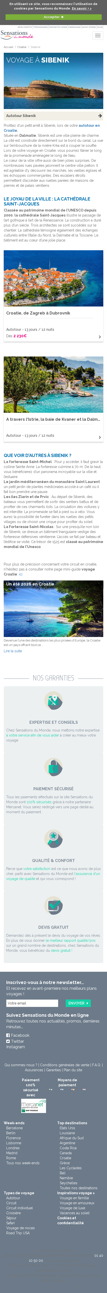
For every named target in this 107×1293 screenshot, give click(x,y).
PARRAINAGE (74, 27)
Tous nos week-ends (23, 1163)
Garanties (53, 1070)
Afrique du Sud (72, 1138)
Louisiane (67, 1133)
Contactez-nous (58, 27)
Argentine (67, 1143)
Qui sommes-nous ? (20, 1065)
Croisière (13, 1213)
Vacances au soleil (75, 1213)
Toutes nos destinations (79, 1188)
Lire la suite (13, 651)
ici (20, 574)
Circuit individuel (19, 1208)
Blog (100, 27)
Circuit (11, 1203)
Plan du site (73, 1070)
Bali (62, 1173)
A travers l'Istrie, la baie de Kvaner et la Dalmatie (56, 419)
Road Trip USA (18, 1233)
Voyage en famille (74, 1198)
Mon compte (25, 27)
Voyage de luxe (72, 1208)
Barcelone (14, 1128)
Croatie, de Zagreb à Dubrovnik (38, 313)
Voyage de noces (20, 1228)
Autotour (13, 1198)
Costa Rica (68, 1148)
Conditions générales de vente (64, 1065)
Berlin (10, 1133)
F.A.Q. (96, 1065)
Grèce (65, 1163)
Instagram (15, 1046)
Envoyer (76, 1003)
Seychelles (68, 1183)
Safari (10, 1223)
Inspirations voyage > (76, 1193)
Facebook (20, 1035)
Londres (13, 1148)
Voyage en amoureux (77, 1203)
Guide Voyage (89, 27)
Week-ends (14, 1123)
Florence (13, 1138)
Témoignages (40, 27)
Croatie (65, 1158)
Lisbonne (13, 1143)
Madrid (11, 1153)
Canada (66, 1153)
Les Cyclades (71, 1168)
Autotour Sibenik (21, 116)
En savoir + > (82, 8)
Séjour (11, 1218)
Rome (11, 1158)
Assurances (34, 1070)
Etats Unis (67, 1128)
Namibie (66, 1178)
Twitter (17, 1041)
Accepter (52, 17)
